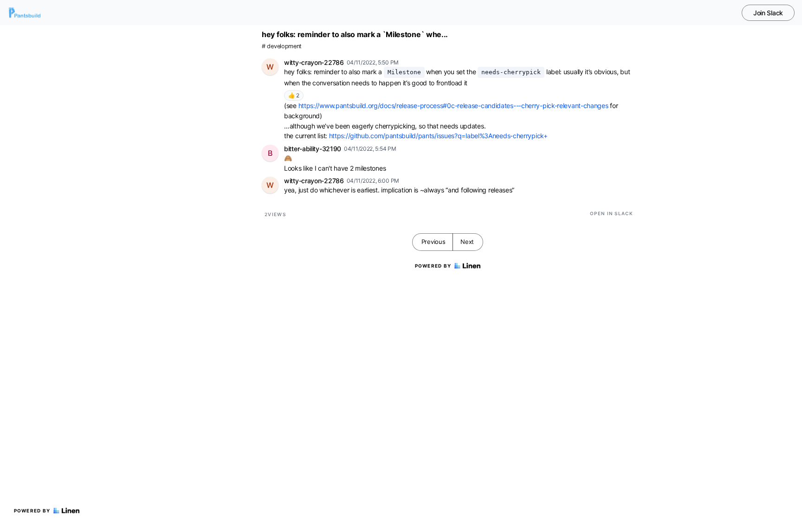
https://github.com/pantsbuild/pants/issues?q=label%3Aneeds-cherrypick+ (438, 136)
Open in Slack (611, 213)
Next (467, 241)
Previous (433, 241)
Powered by (32, 510)
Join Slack (768, 13)
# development (282, 46)
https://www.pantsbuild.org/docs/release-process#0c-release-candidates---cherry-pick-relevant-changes (453, 105)
